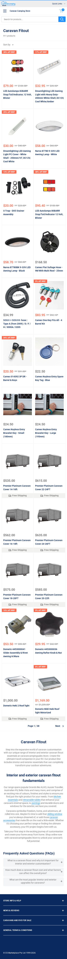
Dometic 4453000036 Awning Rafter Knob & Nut (48, 651)
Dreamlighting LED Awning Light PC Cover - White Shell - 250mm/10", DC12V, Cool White (17, 156)
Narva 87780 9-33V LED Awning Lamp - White (47, 153)
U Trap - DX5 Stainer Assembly (13, 212)
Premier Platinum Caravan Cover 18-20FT (17, 596)
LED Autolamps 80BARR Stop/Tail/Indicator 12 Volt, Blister (49, 214)
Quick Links (57, 4)
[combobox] (29, 19)
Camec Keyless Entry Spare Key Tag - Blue (49, 378)
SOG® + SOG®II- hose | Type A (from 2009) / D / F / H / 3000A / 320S (17, 323)
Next (57, 726)
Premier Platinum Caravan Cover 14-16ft (17, 488)
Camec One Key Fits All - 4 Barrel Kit (48, 322)
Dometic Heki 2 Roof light (16, 705)
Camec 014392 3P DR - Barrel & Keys (15, 378)
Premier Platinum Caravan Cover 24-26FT (48, 542)
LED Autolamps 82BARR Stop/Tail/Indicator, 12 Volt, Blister (17, 94)
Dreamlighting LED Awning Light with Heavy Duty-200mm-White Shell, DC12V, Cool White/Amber (49, 96)
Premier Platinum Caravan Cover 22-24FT (48, 488)
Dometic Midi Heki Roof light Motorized (47, 711)
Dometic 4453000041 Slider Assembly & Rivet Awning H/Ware (15, 652)
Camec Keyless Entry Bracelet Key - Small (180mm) (14, 433)
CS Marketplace (12, 953)
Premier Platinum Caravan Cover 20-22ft (48, 596)
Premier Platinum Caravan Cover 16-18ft (17, 542)
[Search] (62, 19)
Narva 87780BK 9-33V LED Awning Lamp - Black (17, 269)
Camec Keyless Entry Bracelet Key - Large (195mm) (46, 433)
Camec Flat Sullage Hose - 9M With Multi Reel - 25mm (49, 269)
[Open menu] (5, 11)
